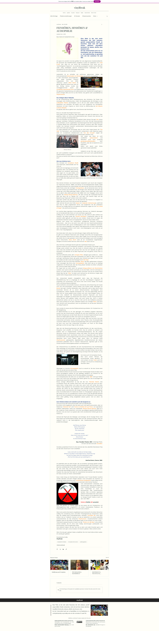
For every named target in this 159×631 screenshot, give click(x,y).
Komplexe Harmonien (73, 541)
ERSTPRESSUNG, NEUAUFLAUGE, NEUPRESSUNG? (96, 572)
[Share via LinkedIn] (63, 549)
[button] (68, 13)
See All (107, 557)
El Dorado (77, 16)
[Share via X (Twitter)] (60, 549)
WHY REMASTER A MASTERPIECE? (76, 572)
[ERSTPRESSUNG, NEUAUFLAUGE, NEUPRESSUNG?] (100, 565)
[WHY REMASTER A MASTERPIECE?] (80, 565)
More (94, 16)
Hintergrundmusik (61, 545)
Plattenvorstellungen (66, 16)
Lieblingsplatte (83, 541)
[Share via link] (66, 549)
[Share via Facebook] (57, 549)
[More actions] (101, 24)
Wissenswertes (86, 16)
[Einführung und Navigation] (59, 565)
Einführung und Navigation (58, 572)
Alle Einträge (54, 16)
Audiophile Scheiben (61, 541)
